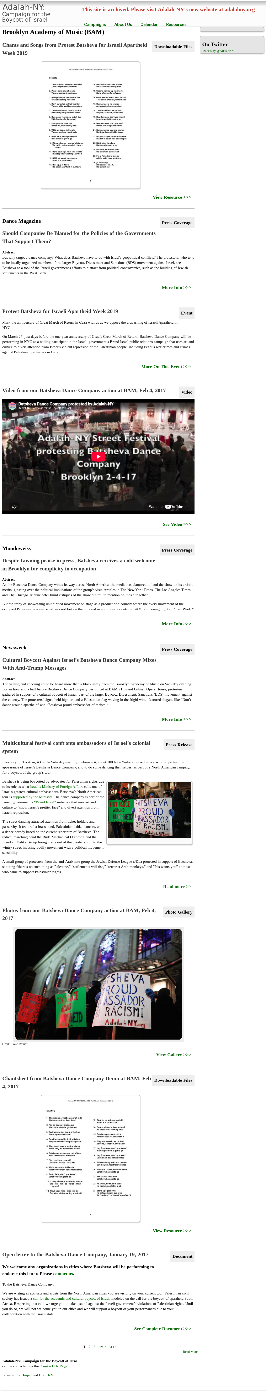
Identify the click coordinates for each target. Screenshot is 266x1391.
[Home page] (28, 20)
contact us (63, 1273)
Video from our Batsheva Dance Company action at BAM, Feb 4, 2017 (84, 390)
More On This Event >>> (166, 366)
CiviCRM (46, 1375)
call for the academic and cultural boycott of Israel (71, 1298)
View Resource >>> (172, 197)
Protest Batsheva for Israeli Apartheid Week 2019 (60, 311)
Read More (190, 1351)
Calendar (149, 24)
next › (102, 1346)
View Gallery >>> (173, 1054)
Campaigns (94, 24)
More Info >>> (176, 287)
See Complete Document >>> (162, 1328)
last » (113, 1346)
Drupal (26, 1375)
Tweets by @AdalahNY (218, 51)
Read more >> (177, 886)
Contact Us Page (54, 1366)
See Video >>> (177, 524)
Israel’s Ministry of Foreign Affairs (56, 786)
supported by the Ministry (32, 797)
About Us (122, 24)
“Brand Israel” (45, 802)
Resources (175, 24)
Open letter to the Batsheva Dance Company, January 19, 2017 (75, 1255)
